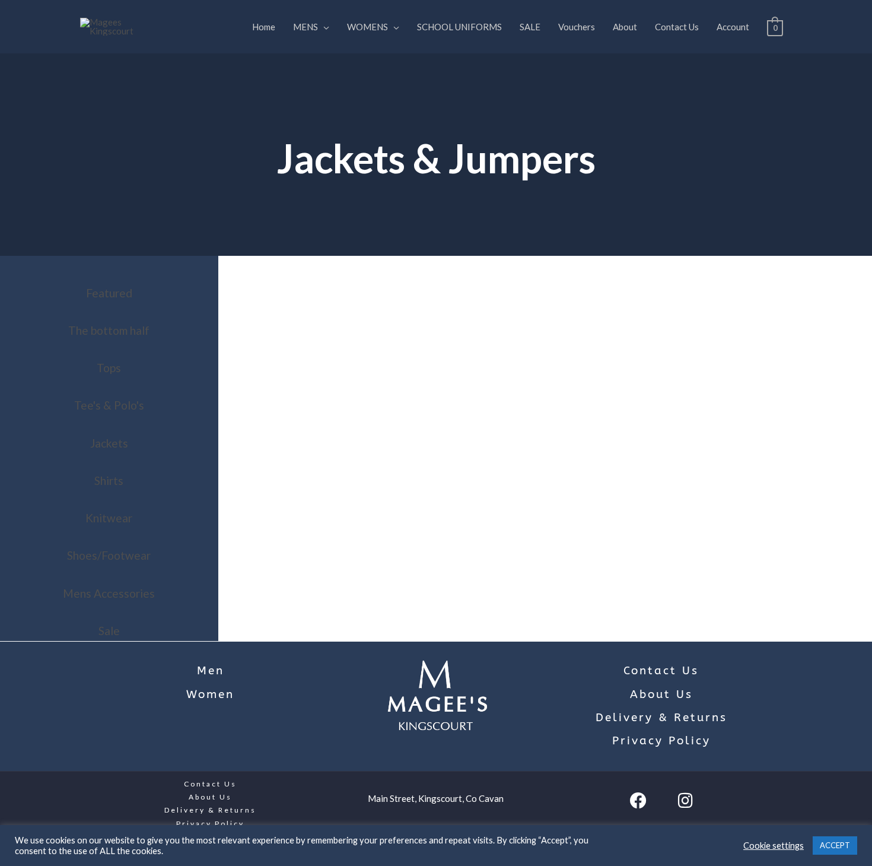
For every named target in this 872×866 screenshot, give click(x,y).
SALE (530, 26)
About (625, 26)
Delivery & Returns (661, 717)
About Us (661, 694)
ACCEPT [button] (835, 845)
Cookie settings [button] (773, 845)
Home (263, 26)
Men (210, 670)
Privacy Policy (661, 740)
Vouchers (576, 26)
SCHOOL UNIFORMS (459, 26)
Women (210, 694)
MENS (305, 26)
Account (733, 26)
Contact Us (677, 26)
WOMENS (367, 26)
